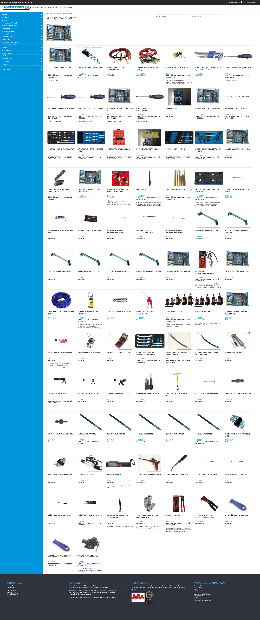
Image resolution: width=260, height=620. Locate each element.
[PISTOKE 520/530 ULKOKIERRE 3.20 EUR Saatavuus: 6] (120, 300)
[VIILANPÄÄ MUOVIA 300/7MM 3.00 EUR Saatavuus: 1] (238, 503)
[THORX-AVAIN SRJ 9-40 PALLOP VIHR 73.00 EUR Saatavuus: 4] (238, 422)
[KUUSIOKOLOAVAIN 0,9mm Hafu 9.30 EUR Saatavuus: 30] (238, 137)
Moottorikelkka (6, 58)
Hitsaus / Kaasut (7, 53)
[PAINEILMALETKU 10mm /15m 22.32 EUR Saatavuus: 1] (238, 259)
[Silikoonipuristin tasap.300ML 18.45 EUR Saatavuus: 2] (120, 381)
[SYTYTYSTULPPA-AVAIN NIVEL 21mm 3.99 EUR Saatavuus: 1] (208, 381)
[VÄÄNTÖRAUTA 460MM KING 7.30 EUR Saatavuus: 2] (238, 463)
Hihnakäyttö (5, 17)
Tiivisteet (4, 48)
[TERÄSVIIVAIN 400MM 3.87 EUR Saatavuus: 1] (120, 422)
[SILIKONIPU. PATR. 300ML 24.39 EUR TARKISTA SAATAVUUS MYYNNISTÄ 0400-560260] (61, 381)
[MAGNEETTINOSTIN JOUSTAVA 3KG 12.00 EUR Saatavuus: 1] (61, 219)
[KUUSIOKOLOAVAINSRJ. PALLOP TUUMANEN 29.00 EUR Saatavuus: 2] (90, 178)
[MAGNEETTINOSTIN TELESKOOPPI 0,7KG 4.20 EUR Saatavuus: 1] (120, 219)
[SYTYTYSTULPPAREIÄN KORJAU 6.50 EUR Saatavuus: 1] (238, 381)
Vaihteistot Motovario (8, 31)
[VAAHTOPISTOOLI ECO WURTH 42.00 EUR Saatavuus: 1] (149, 463)
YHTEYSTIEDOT (38, 8)
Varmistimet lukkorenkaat (10, 42)
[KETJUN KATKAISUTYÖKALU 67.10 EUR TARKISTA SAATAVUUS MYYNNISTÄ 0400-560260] (149, 137)
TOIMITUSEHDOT (51, 8)
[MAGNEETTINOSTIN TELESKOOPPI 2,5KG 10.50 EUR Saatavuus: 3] (179, 219)
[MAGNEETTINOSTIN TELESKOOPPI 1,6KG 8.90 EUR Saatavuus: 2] (149, 219)
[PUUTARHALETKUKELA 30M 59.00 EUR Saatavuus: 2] (90, 341)
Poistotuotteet (6, 69)
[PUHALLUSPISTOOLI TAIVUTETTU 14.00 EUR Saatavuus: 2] (149, 300)
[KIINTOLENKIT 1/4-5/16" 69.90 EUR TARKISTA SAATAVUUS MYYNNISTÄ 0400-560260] (179, 137)
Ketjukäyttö (5, 20)
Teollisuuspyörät (7, 50)
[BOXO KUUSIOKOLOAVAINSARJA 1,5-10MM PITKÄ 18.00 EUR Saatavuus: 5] (208, 56)
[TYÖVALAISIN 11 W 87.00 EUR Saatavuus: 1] (90, 463)
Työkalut (4, 64)
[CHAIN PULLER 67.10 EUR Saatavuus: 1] (179, 97)
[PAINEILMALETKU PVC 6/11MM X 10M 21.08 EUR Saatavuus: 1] (61, 300)
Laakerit (4, 15)
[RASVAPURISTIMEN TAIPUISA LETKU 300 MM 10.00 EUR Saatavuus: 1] (208, 341)
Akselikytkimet (6, 28)
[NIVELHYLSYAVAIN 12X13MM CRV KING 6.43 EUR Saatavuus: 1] (238, 219)
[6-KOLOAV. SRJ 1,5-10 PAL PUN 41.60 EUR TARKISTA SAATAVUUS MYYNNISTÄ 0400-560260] (90, 56)
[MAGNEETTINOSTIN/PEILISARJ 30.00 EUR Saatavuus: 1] (90, 219)
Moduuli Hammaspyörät (9, 26)
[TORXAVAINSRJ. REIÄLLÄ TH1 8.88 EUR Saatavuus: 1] (61, 463)
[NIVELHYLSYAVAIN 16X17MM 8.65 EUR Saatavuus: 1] (90, 259)
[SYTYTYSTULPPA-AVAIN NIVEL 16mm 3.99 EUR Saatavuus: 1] (179, 381)
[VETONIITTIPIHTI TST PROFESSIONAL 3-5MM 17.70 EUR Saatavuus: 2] (208, 503)
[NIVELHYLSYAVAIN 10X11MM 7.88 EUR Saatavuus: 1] (208, 219)
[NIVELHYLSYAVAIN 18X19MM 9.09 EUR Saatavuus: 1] (120, 259)
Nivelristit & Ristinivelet (9, 45)
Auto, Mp (4, 56)
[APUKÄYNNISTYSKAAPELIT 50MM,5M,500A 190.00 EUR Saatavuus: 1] (149, 56)
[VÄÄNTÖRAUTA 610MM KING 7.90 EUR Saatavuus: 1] (61, 503)
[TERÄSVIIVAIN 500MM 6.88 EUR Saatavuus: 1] (149, 422)
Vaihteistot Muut (7, 37)
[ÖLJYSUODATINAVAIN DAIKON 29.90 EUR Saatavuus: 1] (179, 259)
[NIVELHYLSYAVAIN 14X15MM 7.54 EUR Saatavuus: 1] (61, 259)
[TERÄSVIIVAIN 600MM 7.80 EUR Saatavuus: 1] (179, 422)
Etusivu (48, 13)
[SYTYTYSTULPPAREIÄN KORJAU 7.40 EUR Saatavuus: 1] (61, 422)
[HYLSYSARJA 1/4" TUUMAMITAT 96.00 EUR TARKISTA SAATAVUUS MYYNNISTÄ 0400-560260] (238, 97)
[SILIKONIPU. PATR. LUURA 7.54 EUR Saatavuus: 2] (90, 381)
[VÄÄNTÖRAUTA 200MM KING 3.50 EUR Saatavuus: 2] (179, 463)
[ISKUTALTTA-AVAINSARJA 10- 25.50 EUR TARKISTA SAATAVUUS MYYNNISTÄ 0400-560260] (120, 137)
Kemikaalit (5, 67)
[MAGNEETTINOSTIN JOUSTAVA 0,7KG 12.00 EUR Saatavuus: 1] (238, 178)
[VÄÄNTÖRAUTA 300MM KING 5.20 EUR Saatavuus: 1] (208, 463)
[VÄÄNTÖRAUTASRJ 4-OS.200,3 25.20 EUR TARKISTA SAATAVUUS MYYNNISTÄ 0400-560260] (90, 503)
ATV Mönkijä (6, 61)
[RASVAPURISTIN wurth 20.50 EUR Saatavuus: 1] (238, 341)
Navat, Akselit (6, 39)
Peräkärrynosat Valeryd (9, 23)
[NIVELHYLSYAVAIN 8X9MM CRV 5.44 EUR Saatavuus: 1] (149, 259)
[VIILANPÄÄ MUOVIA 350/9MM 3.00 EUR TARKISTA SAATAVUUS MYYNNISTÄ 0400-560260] (61, 544)
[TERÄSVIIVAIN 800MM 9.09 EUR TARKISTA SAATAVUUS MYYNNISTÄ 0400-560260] (208, 422)
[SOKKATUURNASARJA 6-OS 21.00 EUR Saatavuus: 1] (149, 381)
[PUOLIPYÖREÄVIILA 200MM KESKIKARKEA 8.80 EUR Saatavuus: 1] (238, 300)
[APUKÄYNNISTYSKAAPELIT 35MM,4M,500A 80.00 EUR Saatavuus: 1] (120, 56)
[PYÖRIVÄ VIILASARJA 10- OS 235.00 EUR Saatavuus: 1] (120, 341)
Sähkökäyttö (6, 34)
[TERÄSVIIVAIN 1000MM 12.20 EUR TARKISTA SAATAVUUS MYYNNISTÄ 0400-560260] (90, 422)
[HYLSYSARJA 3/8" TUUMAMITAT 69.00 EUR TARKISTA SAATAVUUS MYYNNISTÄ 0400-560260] (61, 137)
